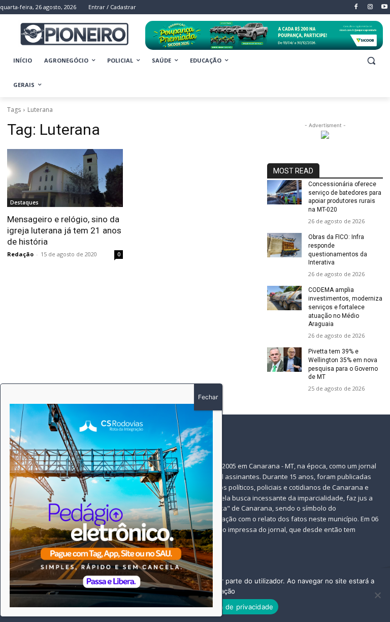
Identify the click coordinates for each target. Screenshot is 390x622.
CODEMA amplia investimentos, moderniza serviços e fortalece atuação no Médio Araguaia (345, 307)
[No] (377, 595)
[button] (371, 61)
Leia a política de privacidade (226, 607)
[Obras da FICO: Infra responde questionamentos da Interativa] (284, 245)
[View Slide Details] (264, 35)
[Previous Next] (111, 505)
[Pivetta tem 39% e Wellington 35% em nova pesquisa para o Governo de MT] (284, 359)
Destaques (24, 202)
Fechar (208, 397)
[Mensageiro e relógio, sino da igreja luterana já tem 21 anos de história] (65, 178)
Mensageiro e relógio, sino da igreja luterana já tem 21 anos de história (64, 230)
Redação (20, 254)
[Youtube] (384, 7)
